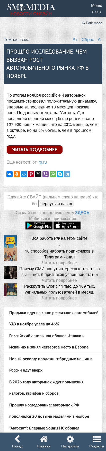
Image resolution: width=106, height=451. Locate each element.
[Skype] (60, 174)
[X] (38, 174)
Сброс (88, 39)
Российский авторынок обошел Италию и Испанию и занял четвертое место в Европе (49, 341)
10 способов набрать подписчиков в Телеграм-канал (59, 254)
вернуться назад (56, 203)
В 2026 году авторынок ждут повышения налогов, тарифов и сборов (46, 387)
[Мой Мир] (24, 174)
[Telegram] (67, 174)
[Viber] (45, 174)
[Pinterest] (31, 174)
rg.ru (43, 162)
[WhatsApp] (53, 174)
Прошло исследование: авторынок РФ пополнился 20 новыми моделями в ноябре (49, 410)
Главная (44, 445)
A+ (75, 39)
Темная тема (17, 39)
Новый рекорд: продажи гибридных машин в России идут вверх (50, 364)
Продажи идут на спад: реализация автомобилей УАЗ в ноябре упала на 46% (54, 318)
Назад (17, 445)
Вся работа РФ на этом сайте (59, 238)
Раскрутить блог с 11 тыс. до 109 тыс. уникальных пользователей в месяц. (59, 289)
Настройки (70, 445)
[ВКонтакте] (9, 174)
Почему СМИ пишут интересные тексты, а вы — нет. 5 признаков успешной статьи (59, 271)
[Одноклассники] (17, 174)
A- (100, 39)
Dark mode (93, 23)
